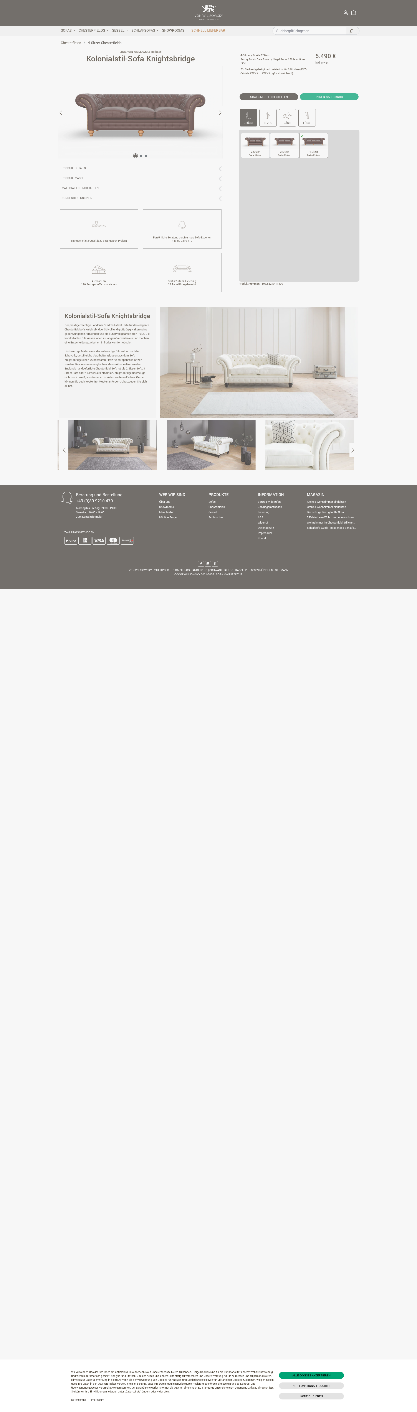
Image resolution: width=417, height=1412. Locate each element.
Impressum (97, 1399)
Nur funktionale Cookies (311, 1386)
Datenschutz (78, 1399)
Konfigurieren (311, 1396)
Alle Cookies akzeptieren (311, 1375)
